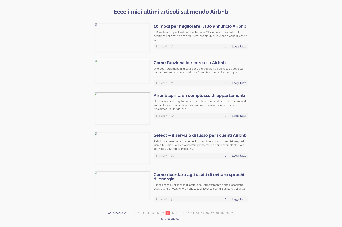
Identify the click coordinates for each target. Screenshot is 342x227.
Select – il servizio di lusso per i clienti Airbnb (200, 135)
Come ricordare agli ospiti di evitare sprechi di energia (199, 176)
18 (217, 213)
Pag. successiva (116, 213)
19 (222, 213)
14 (197, 213)
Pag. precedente (169, 218)
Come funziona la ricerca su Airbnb (190, 62)
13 (192, 213)
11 (183, 213)
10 (177, 213)
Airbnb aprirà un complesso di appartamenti (199, 95)
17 (212, 213)
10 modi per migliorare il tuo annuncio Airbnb (200, 26)
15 (202, 213)
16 (207, 213)
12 (187, 213)
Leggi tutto (239, 46)
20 (227, 213)
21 (232, 213)
